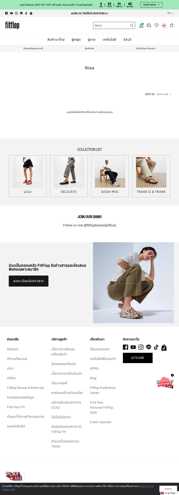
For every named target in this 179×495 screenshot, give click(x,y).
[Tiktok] (26, 13)
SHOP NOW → (151, 4)
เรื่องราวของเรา (100, 349)
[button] (169, 493)
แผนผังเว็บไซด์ (16, 426)
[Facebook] (6, 13)
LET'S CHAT (137, 358)
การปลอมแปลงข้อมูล (20, 397)
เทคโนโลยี (109, 39)
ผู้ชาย (92, 39)
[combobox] (107, 25)
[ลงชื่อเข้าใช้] (140, 25)
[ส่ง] (131, 25)
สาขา (10, 368)
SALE (127, 39)
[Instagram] (16, 13)
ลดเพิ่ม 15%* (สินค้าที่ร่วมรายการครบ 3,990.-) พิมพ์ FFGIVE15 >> (90, 13)
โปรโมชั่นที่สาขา (61, 417)
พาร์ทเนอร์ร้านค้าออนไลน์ (67, 393)
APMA (94, 368)
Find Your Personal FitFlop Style (101, 407)
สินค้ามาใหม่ (56, 39)
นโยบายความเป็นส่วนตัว (66, 374)
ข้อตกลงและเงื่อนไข (63, 364)
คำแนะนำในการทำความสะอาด (25, 417)
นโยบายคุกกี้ (59, 383)
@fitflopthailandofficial (100, 225)
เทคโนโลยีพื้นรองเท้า (103, 359)
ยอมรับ (168, 488)
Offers (11, 378)
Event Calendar (101, 422)
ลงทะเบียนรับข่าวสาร (28, 281)
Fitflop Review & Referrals (25, 388)
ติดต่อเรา (12, 349)
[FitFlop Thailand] (12, 25)
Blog (93, 378)
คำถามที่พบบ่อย (17, 359)
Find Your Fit (16, 407)
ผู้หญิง (76, 39)
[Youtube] (11, 13)
